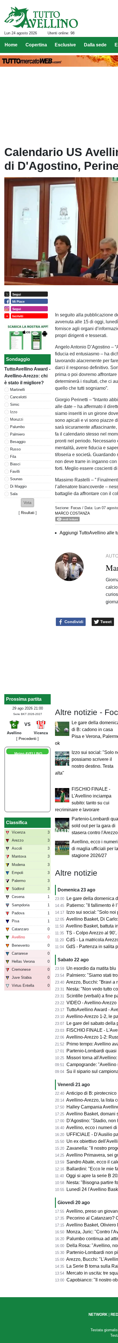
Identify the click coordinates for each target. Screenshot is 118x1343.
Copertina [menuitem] (36, 44)
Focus (76, 508)
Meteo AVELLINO (28, 754)
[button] (27, 502)
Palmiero (17, 434)
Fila (13, 456)
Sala (13, 494)
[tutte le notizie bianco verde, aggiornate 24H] (41, 17)
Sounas (16, 479)
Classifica (16, 822)
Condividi (73, 621)
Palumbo (17, 427)
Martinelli (17, 389)
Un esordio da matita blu (91, 968)
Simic (14, 404)
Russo (15, 449)
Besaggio (17, 442)
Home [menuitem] (11, 44)
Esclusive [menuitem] (65, 44)
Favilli (15, 471)
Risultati (27, 513)
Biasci (15, 464)
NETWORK (97, 1314)
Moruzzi (16, 419)
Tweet (105, 621)
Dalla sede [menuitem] (95, 44)
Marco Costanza (72, 513)
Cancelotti (18, 397)
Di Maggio (18, 486)
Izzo (13, 412)
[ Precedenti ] (27, 739)
